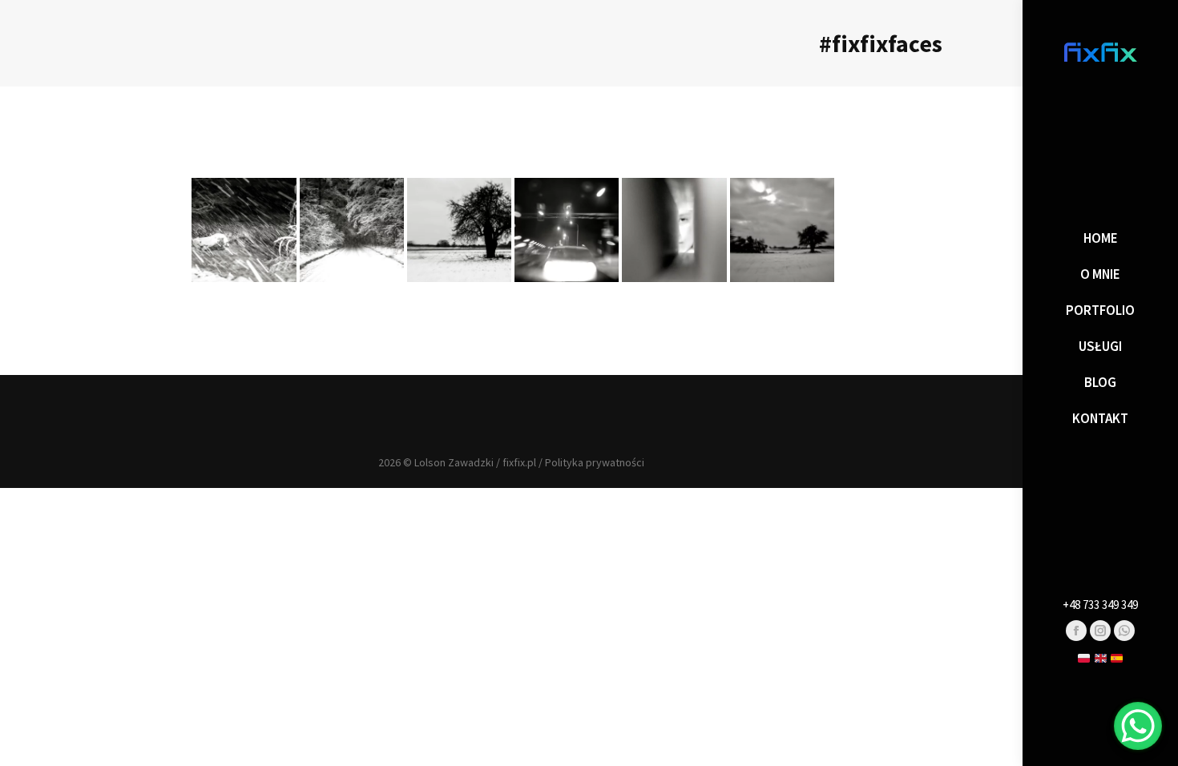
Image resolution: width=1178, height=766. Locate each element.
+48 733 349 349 (1100, 604)
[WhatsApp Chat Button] (1138, 726)
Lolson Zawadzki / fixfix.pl (475, 462)
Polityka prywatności (594, 462)
